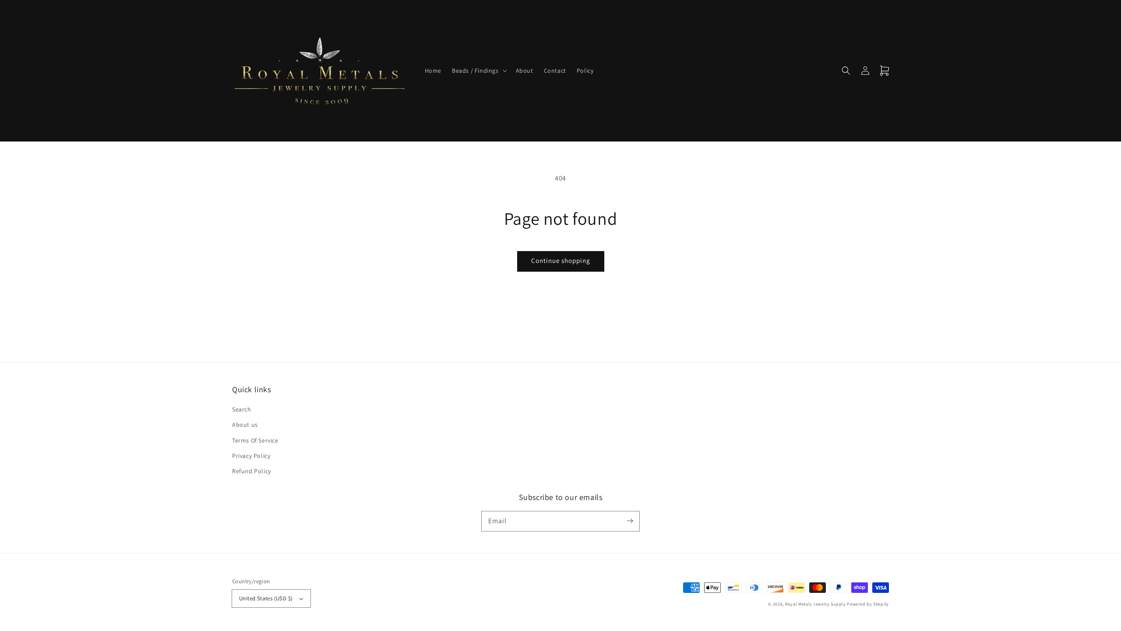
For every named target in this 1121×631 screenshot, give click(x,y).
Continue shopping (560, 260)
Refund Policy (251, 471)
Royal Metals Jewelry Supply (815, 604)
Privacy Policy (251, 456)
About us (245, 425)
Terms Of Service (255, 440)
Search (241, 409)
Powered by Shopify (868, 604)
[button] (479, 70)
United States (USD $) (266, 598)
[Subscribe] (629, 521)
